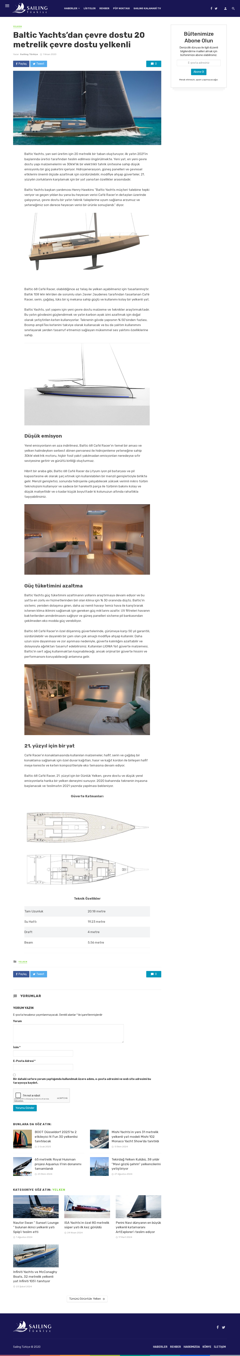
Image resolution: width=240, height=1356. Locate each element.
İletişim (220, 1346)
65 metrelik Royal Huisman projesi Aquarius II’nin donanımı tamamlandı (58, 1163)
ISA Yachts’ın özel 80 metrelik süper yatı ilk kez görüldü (86, 1225)
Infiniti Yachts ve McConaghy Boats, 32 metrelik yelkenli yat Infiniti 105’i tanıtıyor (35, 1276)
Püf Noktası (121, 8)
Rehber (104, 8)
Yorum (17, 1021)
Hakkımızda (192, 1346)
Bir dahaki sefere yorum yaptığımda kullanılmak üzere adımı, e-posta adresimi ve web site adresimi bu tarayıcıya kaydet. (82, 1080)
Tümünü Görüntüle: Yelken (85, 1298)
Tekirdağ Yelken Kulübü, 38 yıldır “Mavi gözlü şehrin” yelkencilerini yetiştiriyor (136, 1163)
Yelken (17, 26)
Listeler (90, 8)
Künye (206, 1346)
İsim (16, 1047)
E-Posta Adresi (24, 1061)
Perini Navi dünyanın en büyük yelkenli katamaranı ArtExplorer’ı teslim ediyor (138, 1227)
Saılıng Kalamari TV (147, 8)
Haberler (70, 8)
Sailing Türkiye (29, 54)
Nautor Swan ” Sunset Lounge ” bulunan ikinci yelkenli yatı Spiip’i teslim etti (36, 1227)
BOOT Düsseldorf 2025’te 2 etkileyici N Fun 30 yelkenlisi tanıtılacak (56, 1136)
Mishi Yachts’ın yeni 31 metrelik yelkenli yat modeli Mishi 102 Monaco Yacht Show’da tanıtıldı (135, 1136)
